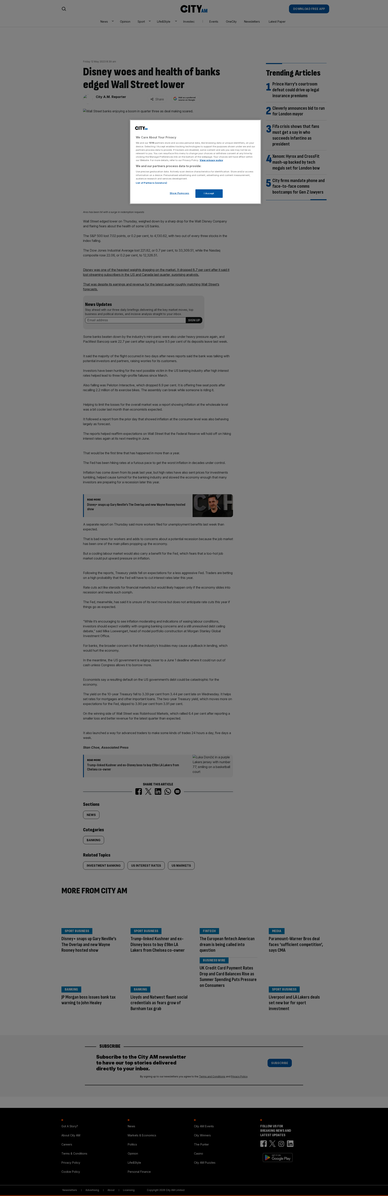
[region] (195, 162)
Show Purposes (179, 193)
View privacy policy (211, 160)
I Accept (209, 193)
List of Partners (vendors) (151, 182)
